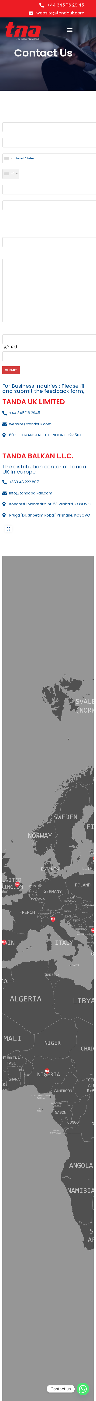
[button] (69, 30)
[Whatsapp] (83, 1389)
